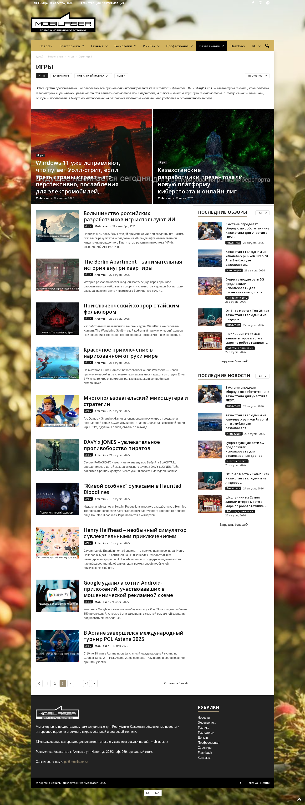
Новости (46, 46)
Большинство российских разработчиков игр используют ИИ (129, 216)
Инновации (234, 270)
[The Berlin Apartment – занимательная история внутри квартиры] (57, 275)
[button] (267, 46)
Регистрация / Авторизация (103, 3)
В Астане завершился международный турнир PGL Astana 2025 (133, 635)
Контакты (204, 757)
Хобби (121, 75)
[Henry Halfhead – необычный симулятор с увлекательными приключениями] (57, 543)
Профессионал (177, 46)
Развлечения (209, 46)
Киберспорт (61, 75)
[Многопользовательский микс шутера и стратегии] (57, 411)
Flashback (238, 46)
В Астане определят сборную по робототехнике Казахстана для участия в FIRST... (247, 230)
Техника (97, 46)
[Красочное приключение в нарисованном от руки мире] (57, 363)
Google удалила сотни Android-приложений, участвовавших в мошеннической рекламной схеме (128, 588)
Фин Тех (149, 46)
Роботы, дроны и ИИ (240, 348)
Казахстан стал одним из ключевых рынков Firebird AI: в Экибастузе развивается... (246, 258)
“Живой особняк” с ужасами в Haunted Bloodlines (132, 489)
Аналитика (233, 242)
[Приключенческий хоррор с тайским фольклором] (57, 318)
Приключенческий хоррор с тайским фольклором (131, 308)
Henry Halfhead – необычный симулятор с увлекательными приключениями (135, 533)
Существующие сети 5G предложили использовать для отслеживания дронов (244, 285)
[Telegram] (268, 3)
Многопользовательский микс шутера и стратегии (136, 401)
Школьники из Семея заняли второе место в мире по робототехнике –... (246, 338)
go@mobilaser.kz (76, 761)
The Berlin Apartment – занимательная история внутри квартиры (133, 264)
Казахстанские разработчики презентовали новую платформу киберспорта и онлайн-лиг (200, 180)
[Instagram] (260, 3)
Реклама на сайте (258, 782)
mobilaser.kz (159, 741)
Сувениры (205, 747)
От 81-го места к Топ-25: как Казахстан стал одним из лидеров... (247, 314)
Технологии (123, 46)
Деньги (203, 737)
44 (86, 683)
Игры (70, 56)
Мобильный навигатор (93, 75)
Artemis (100, 274)
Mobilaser (43, 198)
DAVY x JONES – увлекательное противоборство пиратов (122, 445)
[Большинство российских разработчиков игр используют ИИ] (57, 226)
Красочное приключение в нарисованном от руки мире (121, 352)
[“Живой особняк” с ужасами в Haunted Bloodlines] (57, 499)
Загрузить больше (232, 361)
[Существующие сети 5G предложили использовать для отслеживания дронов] (210, 286)
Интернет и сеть (237, 297)
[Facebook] (253, 3)
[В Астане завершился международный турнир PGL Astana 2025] (57, 646)
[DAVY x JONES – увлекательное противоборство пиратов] (57, 455)
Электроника (70, 46)
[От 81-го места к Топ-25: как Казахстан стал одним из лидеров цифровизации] (210, 317)
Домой (40, 56)
